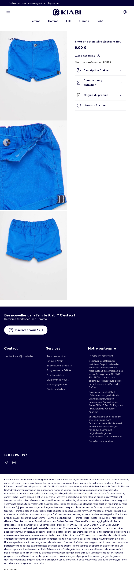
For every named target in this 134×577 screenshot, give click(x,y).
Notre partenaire (102, 348)
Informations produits (59, 365)
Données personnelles (101, 441)
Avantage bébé (55, 375)
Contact (11, 348)
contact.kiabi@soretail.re (19, 356)
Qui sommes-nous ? (58, 379)
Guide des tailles (85, 55)
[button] (100, 70)
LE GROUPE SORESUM (101, 356)
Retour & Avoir (55, 360)
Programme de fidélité (59, 370)
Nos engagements (57, 384)
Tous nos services (56, 356)
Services (53, 348)
